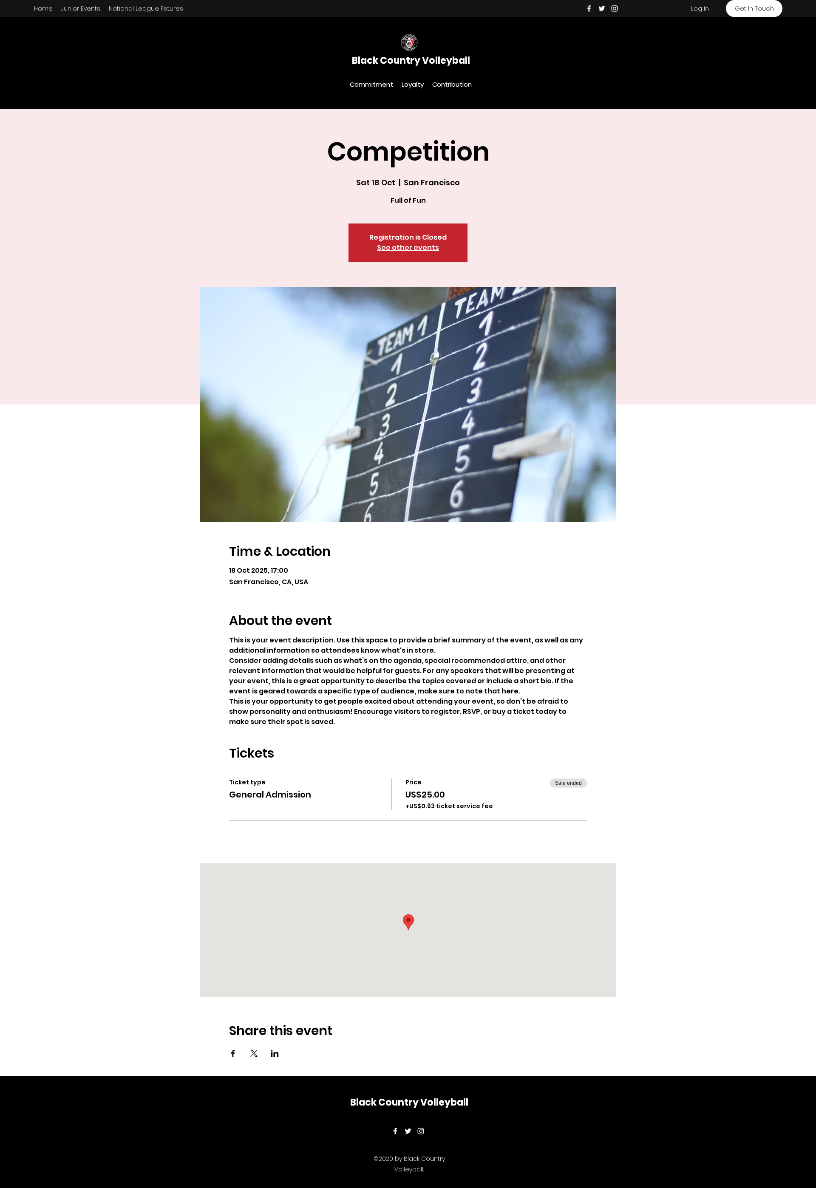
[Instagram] (614, 8)
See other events (408, 247)
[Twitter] (602, 8)
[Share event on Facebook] (233, 1053)
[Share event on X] (254, 1053)
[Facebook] (589, 8)
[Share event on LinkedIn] (275, 1053)
